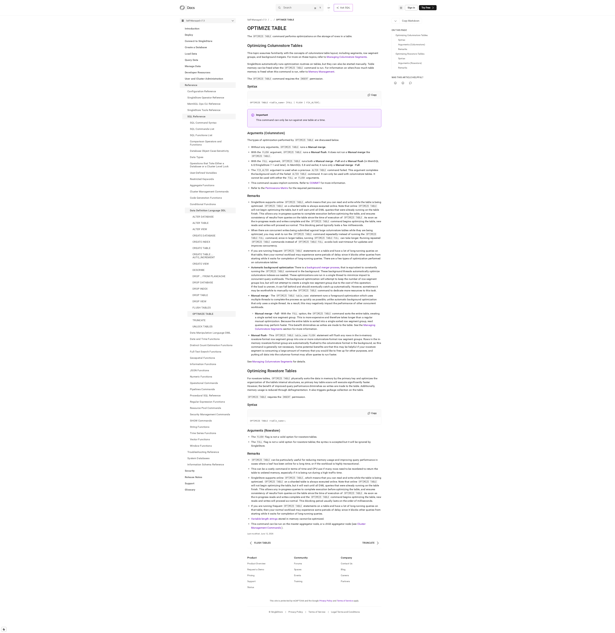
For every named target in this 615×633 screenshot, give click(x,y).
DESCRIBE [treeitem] (199, 270)
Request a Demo (255, 569)
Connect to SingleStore (198, 41)
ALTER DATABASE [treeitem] (203, 216)
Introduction (192, 28)
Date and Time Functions (205, 339)
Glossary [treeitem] (190, 489)
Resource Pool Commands (205, 408)
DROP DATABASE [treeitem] (203, 282)
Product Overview (256, 563)
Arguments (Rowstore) (410, 63)
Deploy (189, 34)
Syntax (401, 40)
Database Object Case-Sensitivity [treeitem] (209, 150)
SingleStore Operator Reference (205, 97)
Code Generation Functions (206, 197)
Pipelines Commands (202, 389)
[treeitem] (208, 28)
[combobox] (401, 7)
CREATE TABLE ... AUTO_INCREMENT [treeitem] (204, 256)
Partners (345, 581)
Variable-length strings (264, 518)
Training (298, 581)
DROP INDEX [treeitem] (200, 288)
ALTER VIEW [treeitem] (200, 229)
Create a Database (196, 47)
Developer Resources (197, 72)
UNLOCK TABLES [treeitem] (203, 326)
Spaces (298, 569)
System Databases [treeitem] (198, 458)
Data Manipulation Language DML (210, 332)
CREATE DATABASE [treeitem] (204, 235)
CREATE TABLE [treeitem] (201, 248)
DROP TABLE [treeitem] (200, 295)
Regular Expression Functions (207, 401)
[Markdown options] (395, 20)
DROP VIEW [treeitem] (199, 301)
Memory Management (321, 71)
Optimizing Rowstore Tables (410, 54)
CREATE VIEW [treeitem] (201, 263)
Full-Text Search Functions (205, 351)
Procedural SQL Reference (205, 395)
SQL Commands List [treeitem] (202, 128)
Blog (343, 569)
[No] (403, 83)
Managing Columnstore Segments (347, 56)
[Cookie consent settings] (4, 629)
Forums (298, 563)
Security (190, 470)
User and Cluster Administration (204, 78)
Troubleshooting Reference (203, 452)
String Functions (199, 426)
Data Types (196, 157)
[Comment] (410, 83)
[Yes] (395, 83)
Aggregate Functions (202, 185)
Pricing (250, 575)
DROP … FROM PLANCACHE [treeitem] (209, 276)
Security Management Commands (210, 414)
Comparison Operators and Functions (206, 143)
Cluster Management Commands (209, 191)
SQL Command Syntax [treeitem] (203, 122)
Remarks (402, 49)
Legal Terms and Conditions (345, 612)
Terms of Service (345, 601)
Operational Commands (204, 383)
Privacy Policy (325, 601)
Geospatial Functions (202, 357)
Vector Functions (200, 439)
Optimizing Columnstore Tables (412, 35)
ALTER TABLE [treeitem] (201, 223)
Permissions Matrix (276, 188)
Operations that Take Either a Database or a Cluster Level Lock (209, 165)
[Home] (187, 7)
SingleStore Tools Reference (204, 110)
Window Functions (201, 445)
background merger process (323, 267)
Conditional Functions (203, 204)
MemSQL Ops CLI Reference (204, 103)
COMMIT (315, 182)
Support (189, 483)
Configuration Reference (201, 91)
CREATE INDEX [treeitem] (201, 241)
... (271, 19)
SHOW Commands (201, 420)
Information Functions (203, 364)
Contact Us (346, 563)
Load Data (191, 53)
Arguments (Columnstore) (411, 44)
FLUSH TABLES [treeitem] (202, 307)
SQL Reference (196, 116)
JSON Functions (199, 370)
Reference (191, 85)
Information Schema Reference (205, 464)
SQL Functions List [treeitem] (201, 135)
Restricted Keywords (202, 179)
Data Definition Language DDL (208, 210)
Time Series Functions (203, 433)
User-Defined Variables (203, 172)
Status (250, 587)
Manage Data (193, 66)
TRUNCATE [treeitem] (199, 320)
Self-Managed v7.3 (257, 19)
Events (297, 575)
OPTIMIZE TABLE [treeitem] (203, 314)
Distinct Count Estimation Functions (211, 345)
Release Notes (193, 477)
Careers (345, 575)
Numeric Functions (201, 376)
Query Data (191, 59)
